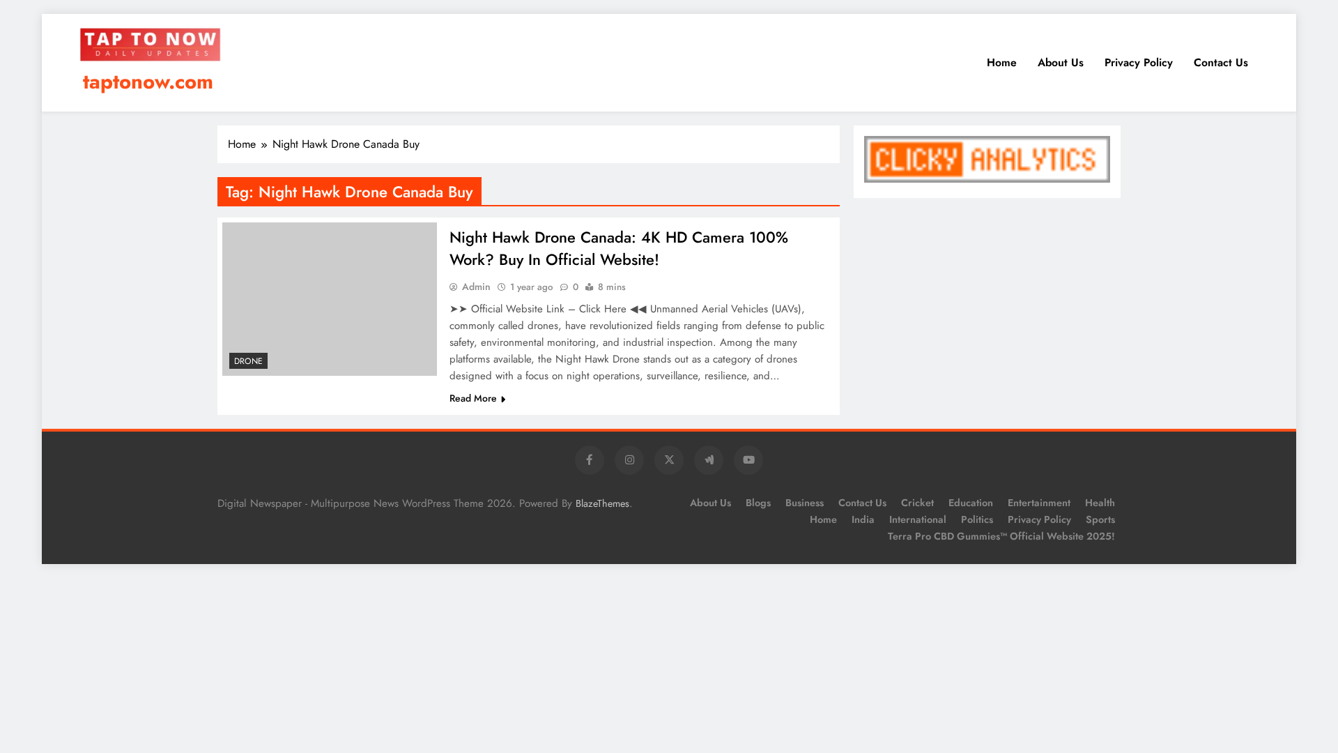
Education (970, 503)
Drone (248, 361)
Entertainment (1039, 503)
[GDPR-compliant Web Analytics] (987, 179)
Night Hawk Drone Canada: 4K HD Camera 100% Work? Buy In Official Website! (618, 248)
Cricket (917, 503)
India (863, 519)
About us (1061, 62)
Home (1002, 62)
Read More (473, 398)
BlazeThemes (602, 503)
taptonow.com (148, 81)
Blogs (758, 503)
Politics (977, 519)
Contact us (1221, 62)
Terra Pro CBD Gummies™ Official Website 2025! (1001, 536)
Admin (476, 287)
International (917, 519)
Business (804, 503)
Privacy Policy (1139, 62)
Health (1100, 503)
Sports (1100, 519)
